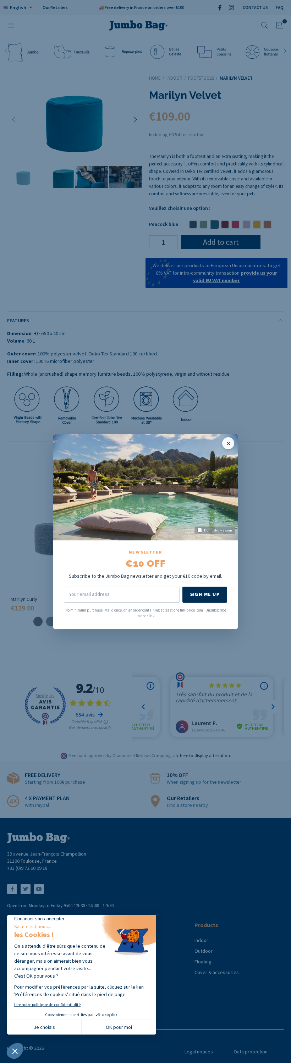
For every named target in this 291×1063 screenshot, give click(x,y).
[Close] (228, 443)
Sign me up (204, 594)
